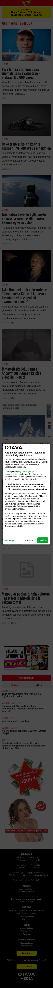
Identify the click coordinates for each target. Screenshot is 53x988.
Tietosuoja (9, 540)
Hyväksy (42, 540)
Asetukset (29, 540)
